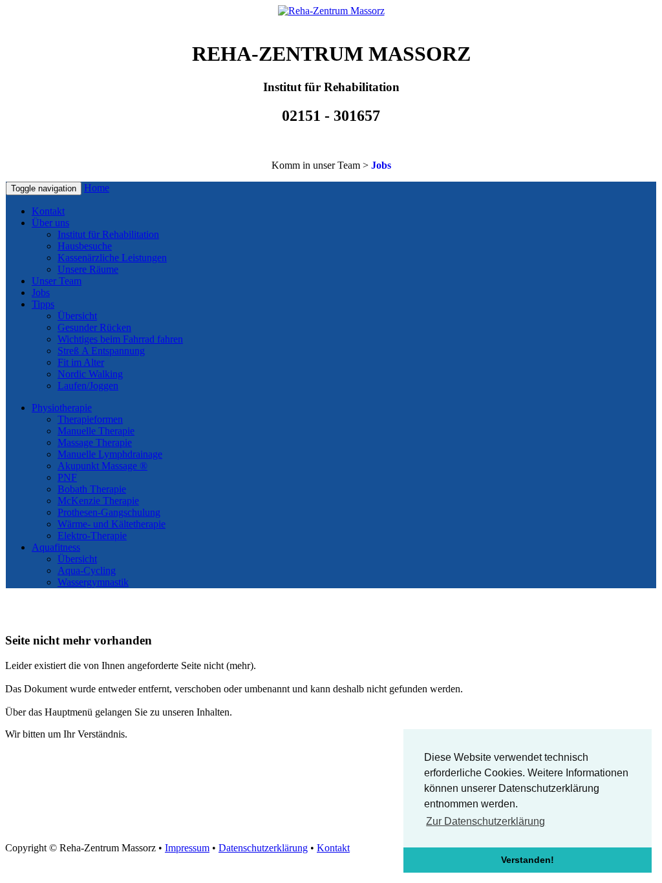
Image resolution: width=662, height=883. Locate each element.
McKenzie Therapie (98, 500)
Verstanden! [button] (527, 860)
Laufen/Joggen (88, 385)
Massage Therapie (95, 442)
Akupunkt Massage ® (102, 465)
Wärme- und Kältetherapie (112, 523)
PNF (67, 477)
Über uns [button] (50, 222)
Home (96, 187)
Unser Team (56, 280)
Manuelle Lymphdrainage (110, 454)
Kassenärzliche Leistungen (112, 257)
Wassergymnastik (93, 582)
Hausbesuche (85, 245)
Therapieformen (90, 419)
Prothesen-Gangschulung (109, 512)
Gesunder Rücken (94, 327)
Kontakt (48, 211)
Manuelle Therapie (96, 430)
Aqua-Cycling (87, 570)
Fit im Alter (81, 362)
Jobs (381, 165)
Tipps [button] (43, 304)
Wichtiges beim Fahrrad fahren (120, 339)
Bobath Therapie (92, 489)
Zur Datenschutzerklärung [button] (485, 821)
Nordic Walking (90, 373)
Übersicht (77, 315)
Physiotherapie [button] (62, 407)
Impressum (187, 847)
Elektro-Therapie (92, 535)
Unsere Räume (88, 269)
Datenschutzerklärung (263, 847)
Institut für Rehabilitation (108, 234)
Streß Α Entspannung (101, 350)
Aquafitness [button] (56, 547)
